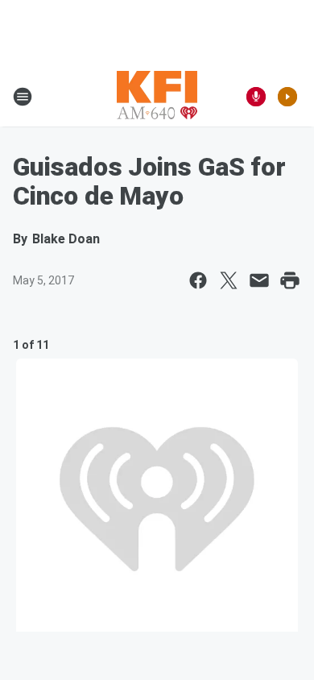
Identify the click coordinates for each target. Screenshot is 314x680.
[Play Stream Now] (287, 96)
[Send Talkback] (256, 96)
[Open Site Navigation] (22, 96)
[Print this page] (290, 280)
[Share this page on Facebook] (198, 280)
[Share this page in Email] (259, 280)
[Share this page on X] (228, 280)
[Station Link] (157, 96)
